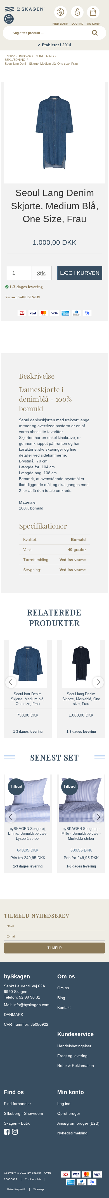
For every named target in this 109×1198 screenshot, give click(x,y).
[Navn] (54, 925)
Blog (61, 997)
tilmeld (55, 948)
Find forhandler (17, 1103)
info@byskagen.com (31, 1004)
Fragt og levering (72, 1055)
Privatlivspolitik (16, 1189)
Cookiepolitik (33, 1179)
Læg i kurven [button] (79, 273)
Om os (63, 988)
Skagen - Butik (17, 1123)
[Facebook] (7, 1132)
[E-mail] (54, 936)
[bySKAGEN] (16, 9)
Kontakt (64, 1007)
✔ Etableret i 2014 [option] (54, 45)
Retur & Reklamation (75, 1065)
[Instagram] (15, 1132)
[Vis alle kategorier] (9, 19)
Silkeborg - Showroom (23, 1113)
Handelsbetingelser (74, 1046)
